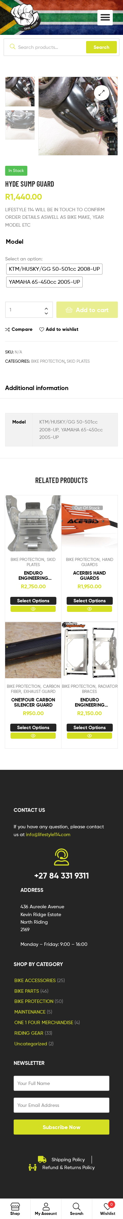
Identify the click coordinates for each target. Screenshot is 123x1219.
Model (14, 241)
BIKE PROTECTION (48, 361)
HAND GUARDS (97, 562)
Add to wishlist (62, 329)
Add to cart (92, 310)
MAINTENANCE (29, 1012)
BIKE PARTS (26, 991)
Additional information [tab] (36, 388)
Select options (33, 601)
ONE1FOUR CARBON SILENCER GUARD (33, 702)
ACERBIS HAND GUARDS (89, 576)
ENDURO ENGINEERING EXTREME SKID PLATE (33, 576)
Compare (22, 329)
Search (101, 47)
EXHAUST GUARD (40, 691)
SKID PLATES (78, 361)
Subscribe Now (61, 1127)
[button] (105, 17)
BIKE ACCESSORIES (35, 980)
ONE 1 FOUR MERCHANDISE (43, 1022)
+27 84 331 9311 (61, 876)
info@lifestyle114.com (48, 834)
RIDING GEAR (28, 1033)
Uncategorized (30, 1043)
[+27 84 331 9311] (61, 857)
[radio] (54, 269)
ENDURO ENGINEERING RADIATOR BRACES (89, 702)
